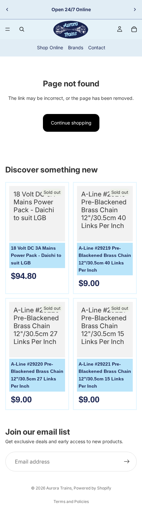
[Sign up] (127, 461)
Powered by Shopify (92, 488)
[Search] (22, 29)
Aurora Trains (59, 488)
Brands (75, 47)
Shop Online (50, 47)
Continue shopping (71, 122)
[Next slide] (134, 9)
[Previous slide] (7, 9)
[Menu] (7, 29)
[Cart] (134, 29)
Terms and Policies (71, 501)
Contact (96, 47)
